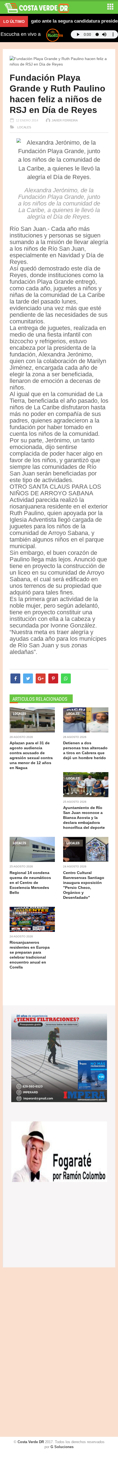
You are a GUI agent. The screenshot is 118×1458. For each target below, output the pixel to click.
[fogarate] (59, 1151)
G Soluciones (62, 1447)
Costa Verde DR (31, 1442)
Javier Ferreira (65, 120)
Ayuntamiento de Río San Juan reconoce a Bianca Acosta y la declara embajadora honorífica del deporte (84, 817)
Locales (23, 127)
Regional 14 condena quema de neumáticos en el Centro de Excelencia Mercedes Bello (30, 882)
